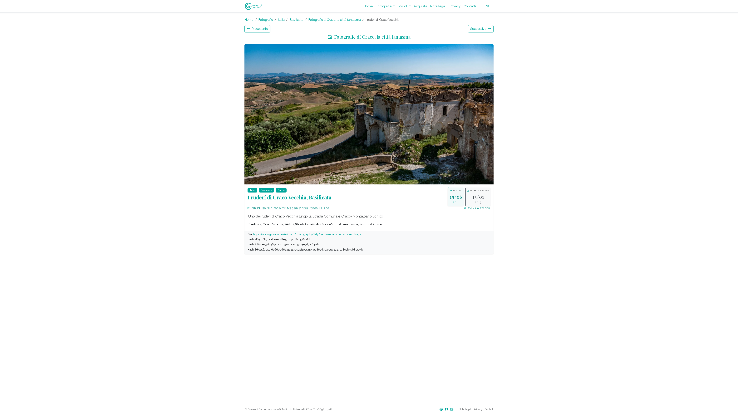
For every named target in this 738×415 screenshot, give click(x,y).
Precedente (259, 29)
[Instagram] (452, 409)
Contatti (470, 6)
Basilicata (296, 20)
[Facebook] (447, 409)
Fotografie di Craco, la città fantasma (334, 20)
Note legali (438, 6)
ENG (487, 6)
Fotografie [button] (384, 6)
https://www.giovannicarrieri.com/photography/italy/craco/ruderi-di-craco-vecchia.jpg (307, 234)
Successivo (478, 29)
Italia (281, 20)
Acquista (420, 6)
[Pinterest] (441, 409)
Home (368, 6)
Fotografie (265, 20)
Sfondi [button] (403, 6)
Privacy (455, 6)
